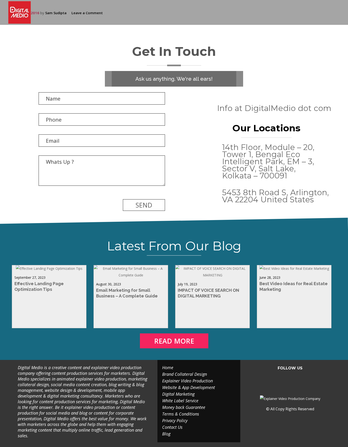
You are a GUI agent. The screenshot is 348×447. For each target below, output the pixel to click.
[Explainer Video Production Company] (23, 12)
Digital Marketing (178, 394)
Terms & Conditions (180, 414)
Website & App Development (188, 387)
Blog (166, 434)
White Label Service (180, 400)
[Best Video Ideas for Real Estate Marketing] (294, 268)
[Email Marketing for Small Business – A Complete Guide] (131, 275)
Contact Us (172, 427)
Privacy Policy (174, 420)
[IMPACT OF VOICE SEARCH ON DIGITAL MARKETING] (212, 275)
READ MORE (174, 340)
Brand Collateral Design (184, 374)
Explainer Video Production (187, 381)
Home (167, 367)
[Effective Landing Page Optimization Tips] (49, 268)
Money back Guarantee (183, 407)
